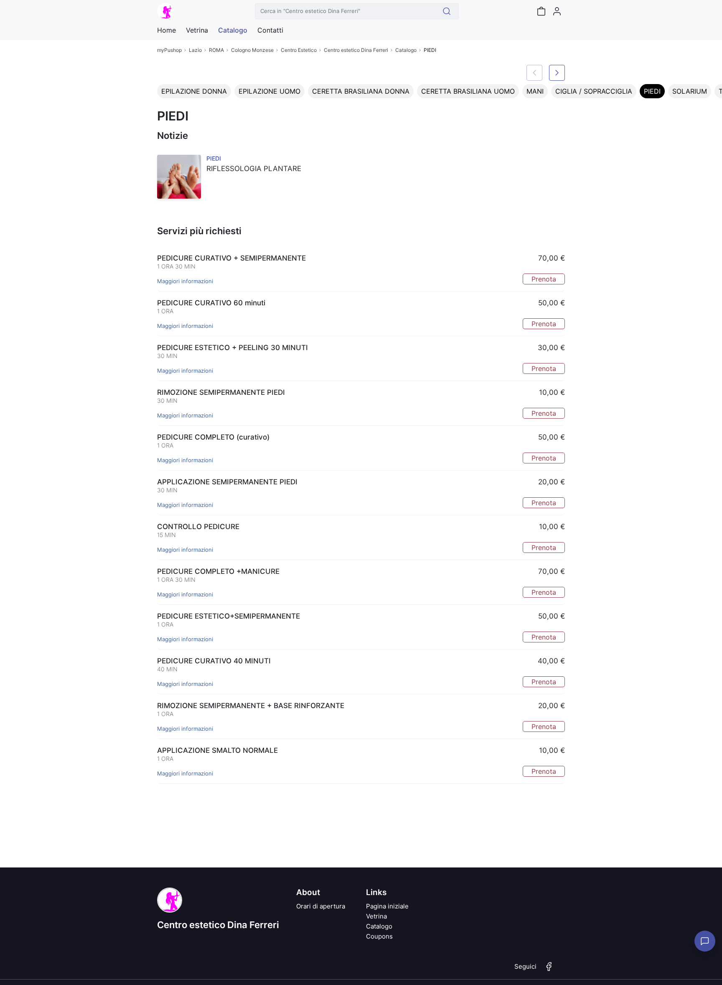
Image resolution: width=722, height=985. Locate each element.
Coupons (379, 936)
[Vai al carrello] (541, 11)
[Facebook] (549, 970)
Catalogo (232, 30)
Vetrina (376, 916)
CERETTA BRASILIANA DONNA (360, 91)
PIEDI (652, 91)
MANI (535, 91)
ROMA (216, 50)
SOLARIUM (689, 91)
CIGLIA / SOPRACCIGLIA (593, 91)
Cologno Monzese (252, 50)
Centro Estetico (299, 50)
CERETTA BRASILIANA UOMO (468, 91)
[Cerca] (447, 11)
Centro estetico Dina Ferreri (356, 50)
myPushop (169, 50)
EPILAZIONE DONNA (194, 91)
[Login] (557, 11)
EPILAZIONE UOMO (269, 91)
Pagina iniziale (387, 906)
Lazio (195, 50)
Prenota (543, 279)
